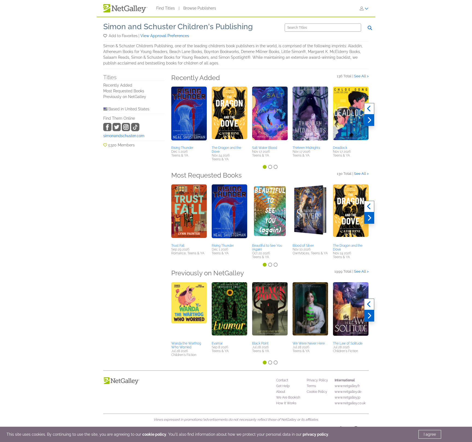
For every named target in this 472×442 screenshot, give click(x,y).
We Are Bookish (288, 397)
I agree (430, 434)
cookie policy (154, 434)
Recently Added (117, 85)
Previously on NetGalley (124, 97)
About (280, 392)
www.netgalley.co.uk (350, 403)
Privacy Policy (317, 380)
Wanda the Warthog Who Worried (186, 345)
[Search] (370, 28)
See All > (361, 76)
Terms (311, 386)
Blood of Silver (303, 245)
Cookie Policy (317, 392)
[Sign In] (364, 8)
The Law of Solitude (347, 343)
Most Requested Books (123, 91)
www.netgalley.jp (347, 397)
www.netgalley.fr (347, 386)
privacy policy (315, 434)
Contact (282, 380)
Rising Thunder (182, 148)
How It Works (286, 403)
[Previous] (369, 108)
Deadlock (340, 148)
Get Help (283, 386)
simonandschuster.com (123, 136)
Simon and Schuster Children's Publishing (178, 26)
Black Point (260, 343)
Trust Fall (177, 245)
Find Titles (165, 8)
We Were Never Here (309, 343)
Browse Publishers (199, 8)
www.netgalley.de (348, 392)
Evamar (217, 343)
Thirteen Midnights (306, 148)
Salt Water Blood (264, 148)
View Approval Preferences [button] (164, 36)
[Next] (369, 120)
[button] (105, 36)
